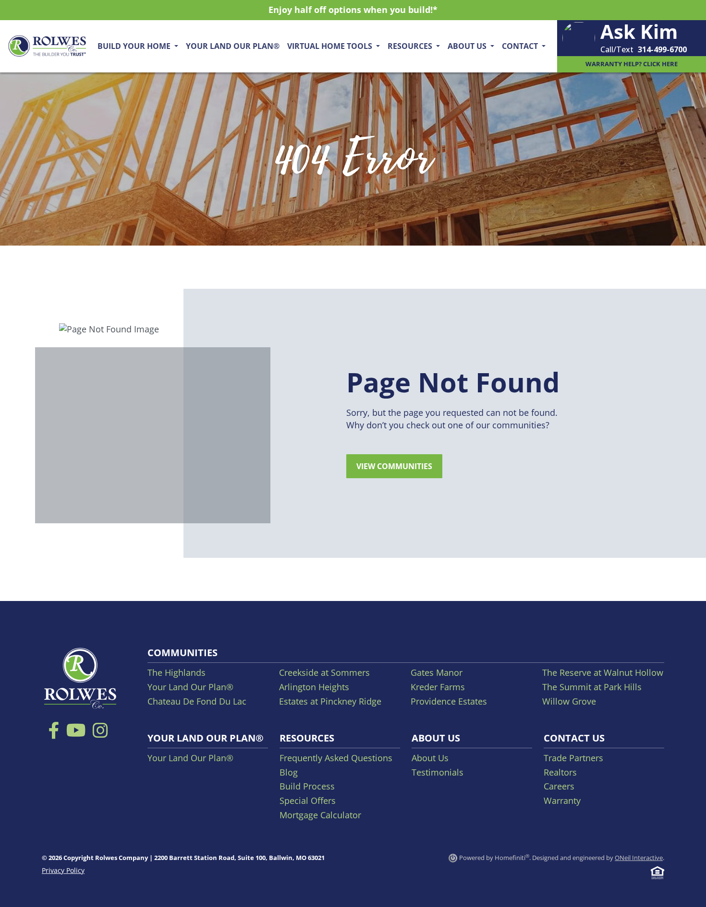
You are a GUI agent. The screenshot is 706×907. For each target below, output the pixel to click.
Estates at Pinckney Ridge (330, 701)
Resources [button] (411, 46)
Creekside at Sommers (324, 672)
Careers (559, 786)
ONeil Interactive (639, 857)
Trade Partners (573, 758)
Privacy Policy (63, 870)
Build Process (307, 786)
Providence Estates (449, 701)
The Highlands (176, 672)
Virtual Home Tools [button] (330, 46)
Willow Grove (569, 701)
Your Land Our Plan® (233, 46)
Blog (289, 772)
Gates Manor (437, 672)
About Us (430, 758)
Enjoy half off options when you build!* (353, 9)
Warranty (562, 800)
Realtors (560, 772)
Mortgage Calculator (320, 815)
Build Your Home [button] (134, 46)
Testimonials (437, 772)
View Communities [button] (394, 466)
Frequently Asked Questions (336, 758)
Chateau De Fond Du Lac (196, 701)
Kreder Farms (438, 687)
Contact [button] (521, 46)
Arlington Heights (314, 687)
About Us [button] (468, 46)
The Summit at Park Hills (592, 687)
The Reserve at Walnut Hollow (602, 672)
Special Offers (308, 800)
